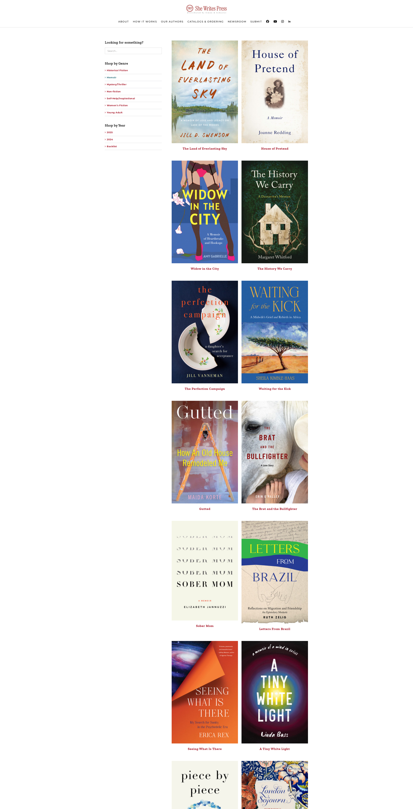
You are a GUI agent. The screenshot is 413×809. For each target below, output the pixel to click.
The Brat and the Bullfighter (274, 509)
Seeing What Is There (205, 749)
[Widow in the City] (205, 212)
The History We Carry (274, 269)
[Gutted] (205, 452)
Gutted (204, 509)
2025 (110, 132)
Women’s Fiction (117, 105)
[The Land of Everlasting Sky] (205, 92)
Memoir (111, 77)
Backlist (112, 146)
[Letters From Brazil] (275, 572)
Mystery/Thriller (116, 84)
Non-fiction (114, 91)
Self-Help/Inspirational (121, 98)
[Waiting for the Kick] (275, 332)
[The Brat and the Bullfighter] (275, 452)
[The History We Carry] (275, 212)
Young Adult (115, 112)
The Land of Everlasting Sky (205, 148)
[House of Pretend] (275, 92)
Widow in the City (205, 269)
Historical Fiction (117, 70)
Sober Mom (205, 626)
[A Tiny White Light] (275, 692)
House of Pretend (274, 148)
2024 (110, 139)
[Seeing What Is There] (205, 692)
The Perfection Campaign (205, 389)
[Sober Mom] (205, 570)
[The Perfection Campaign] (205, 332)
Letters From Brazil (274, 629)
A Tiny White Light (275, 749)
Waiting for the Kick (275, 389)
